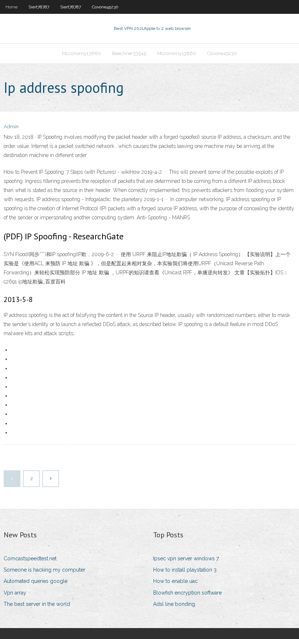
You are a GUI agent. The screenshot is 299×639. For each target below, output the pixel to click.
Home (11, 6)
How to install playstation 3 (185, 570)
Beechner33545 (129, 53)
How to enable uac (175, 581)
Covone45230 (105, 6)
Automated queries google (35, 581)
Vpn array (15, 593)
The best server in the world (37, 604)
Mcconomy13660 (81, 53)
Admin (11, 126)
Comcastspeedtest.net (30, 558)
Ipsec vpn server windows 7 (186, 558)
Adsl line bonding (174, 604)
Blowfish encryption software (187, 593)
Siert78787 (38, 6)
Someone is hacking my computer (44, 570)
